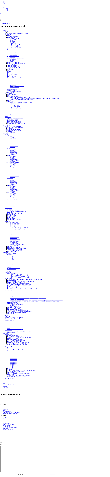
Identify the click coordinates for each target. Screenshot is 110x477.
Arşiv (8, 70)
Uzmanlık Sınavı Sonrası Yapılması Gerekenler (18, 109)
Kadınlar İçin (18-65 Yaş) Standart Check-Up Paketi (19, 275)
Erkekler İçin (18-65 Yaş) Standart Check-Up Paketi (19, 274)
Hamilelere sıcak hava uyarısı (12, 338)
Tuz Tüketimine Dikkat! (7, 426)
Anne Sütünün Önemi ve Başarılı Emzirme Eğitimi (16, 233)
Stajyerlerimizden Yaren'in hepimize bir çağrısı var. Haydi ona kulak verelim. (21, 370)
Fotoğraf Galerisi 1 (10, 352)
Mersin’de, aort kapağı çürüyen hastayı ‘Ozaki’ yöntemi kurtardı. (19, 342)
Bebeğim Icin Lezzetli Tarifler (15, 243)
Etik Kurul (9, 100)
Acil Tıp (8, 95)
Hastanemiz (7, 31)
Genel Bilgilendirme (6, 417)
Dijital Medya (5, 333)
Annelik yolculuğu (13, 236)
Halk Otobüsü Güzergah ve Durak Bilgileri (15, 329)
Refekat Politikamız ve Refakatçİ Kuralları (15, 309)
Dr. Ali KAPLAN (13, 40)
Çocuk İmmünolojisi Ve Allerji (15, 264)
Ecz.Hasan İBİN (13, 39)
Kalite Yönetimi (8, 80)
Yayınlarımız (9, 112)
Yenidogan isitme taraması (14, 245)
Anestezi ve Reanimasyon (12, 94)
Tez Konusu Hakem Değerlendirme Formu (17, 106)
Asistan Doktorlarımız (14, 169)
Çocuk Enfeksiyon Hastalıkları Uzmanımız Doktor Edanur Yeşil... (19, 373)
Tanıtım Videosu (10, 128)
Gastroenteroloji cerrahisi (11, 215)
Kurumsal (4, 30)
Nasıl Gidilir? (12, 137)
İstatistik (8, 75)
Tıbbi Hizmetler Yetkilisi (11, 269)
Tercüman (9, 271)
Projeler (6, 115)
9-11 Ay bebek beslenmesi (14, 241)
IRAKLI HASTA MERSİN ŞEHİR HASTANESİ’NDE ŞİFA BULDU (20, 281)
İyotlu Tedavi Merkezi (11, 218)
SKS (8, 88)
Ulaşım (6, 324)
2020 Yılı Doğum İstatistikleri (15, 226)
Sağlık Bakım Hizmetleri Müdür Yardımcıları (15, 58)
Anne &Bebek (7, 221)
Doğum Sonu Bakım (13, 238)
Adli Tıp (8, 141)
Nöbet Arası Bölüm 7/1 (14, 364)
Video (6, 355)
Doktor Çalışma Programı (14, 153)
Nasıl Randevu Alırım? (11, 332)
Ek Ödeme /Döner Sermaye (12, 73)
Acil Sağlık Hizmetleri (9, 316)
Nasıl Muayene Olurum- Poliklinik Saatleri (13, 318)
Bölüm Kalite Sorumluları (12, 89)
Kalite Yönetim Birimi (11, 81)
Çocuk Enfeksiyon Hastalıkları (12, 199)
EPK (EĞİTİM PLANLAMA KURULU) (15, 96)
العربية (4, 3)
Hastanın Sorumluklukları (12, 302)
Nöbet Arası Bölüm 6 (13, 363)
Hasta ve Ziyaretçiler (9, 278)
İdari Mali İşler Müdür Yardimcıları (13, 49)
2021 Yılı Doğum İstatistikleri (15, 225)
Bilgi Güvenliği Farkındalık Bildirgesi (14, 121)
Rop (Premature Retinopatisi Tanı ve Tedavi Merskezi (17, 248)
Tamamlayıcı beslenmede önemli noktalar (17, 244)
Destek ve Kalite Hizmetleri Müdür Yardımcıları (16, 63)
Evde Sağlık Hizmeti (6, 425)
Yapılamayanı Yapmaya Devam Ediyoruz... (15, 287)
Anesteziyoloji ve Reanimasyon (13, 162)
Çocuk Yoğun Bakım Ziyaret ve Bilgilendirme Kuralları (17, 312)
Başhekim (9, 35)
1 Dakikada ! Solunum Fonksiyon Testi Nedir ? (15, 371)
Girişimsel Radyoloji (11, 216)
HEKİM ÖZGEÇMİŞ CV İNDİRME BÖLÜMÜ (14, 317)
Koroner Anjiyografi (11, 368)
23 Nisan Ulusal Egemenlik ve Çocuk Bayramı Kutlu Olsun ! (18, 375)
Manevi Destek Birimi (11, 78)
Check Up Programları (11, 273)
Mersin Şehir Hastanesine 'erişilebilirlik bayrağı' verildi (17, 344)
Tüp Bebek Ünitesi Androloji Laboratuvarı (15, 249)
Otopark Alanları (10, 327)
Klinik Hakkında (13, 136)
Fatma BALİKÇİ (13, 59)
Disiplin (8, 72)
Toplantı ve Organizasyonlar (12, 348)
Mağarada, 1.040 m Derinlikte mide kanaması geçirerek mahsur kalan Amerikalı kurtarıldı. (23, 288)
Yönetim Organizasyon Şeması (15, 91)
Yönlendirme (5, 293)
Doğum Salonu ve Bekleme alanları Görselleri (15, 213)
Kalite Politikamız (10, 92)
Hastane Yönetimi (8, 34)
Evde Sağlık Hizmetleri (11, 214)
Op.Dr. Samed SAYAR (14, 43)
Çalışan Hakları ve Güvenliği (12, 303)
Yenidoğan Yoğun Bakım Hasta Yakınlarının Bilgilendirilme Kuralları (19, 311)
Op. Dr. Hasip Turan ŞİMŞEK (15, 47)
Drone (8, 354)
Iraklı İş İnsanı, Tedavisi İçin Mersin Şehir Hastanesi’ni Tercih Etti (19, 285)
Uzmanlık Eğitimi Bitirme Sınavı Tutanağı (17, 110)
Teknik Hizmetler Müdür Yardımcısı (13, 66)
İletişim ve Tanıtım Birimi (12, 74)
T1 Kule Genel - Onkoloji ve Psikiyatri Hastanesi (14, 127)
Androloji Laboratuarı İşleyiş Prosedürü (17, 250)
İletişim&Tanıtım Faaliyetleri (10, 346)
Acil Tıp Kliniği (10, 135)
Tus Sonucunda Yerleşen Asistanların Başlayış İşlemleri (20, 111)
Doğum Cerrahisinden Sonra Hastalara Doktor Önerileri (20, 228)
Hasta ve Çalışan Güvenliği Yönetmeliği (17, 304)
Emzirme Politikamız (13, 231)
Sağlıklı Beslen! (5, 428)
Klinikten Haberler (13, 138)
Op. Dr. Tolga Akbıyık (14, 45)
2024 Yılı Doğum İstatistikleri (15, 223)
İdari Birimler (7, 68)
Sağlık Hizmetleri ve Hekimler (10, 253)
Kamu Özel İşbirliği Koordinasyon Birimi (14, 77)
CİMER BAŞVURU (9, 323)
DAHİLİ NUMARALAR (10, 320)
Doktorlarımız (12, 140)
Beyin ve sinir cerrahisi (14, 255)
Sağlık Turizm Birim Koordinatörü (13, 268)
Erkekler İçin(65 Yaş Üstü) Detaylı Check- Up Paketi (19, 276)
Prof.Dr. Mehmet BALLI (14, 36)
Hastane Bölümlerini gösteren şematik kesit (13, 126)
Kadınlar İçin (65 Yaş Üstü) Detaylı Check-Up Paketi (19, 277)
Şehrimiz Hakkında (8, 290)
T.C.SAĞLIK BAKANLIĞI (8, 23)
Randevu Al (7, 315)
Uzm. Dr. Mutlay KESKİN (14, 46)
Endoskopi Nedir (10, 374)
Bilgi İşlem (9, 71)
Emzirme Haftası (13, 297)
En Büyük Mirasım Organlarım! (8, 424)
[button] (4, 7)
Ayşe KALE (12, 60)
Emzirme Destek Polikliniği (15, 232)
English (4, 2)
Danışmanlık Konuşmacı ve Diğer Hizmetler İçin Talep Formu (21, 97)
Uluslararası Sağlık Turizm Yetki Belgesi (12, 292)
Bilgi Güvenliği (8, 117)
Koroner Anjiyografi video (14, 210)
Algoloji (8, 148)
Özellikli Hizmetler (8, 208)
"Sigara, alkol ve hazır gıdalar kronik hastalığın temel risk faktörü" (19, 337)
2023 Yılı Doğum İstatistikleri (15, 224)
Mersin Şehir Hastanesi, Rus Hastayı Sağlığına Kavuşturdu (18, 283)
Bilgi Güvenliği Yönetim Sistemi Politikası (15, 118)
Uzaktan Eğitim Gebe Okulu (12, 251)
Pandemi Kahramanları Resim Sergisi (16, 349)
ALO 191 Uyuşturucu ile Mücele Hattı (10, 427)
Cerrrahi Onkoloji (10, 178)
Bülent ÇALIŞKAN (13, 55)
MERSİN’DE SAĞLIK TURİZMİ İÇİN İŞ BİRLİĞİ (17, 282)
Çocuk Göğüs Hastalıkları (14, 262)
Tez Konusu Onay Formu (14, 103)
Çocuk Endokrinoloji (11, 192)
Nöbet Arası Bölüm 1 (13, 358)
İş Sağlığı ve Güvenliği (11, 76)
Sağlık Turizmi (5, 252)
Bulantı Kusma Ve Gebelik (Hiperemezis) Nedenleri (19, 227)
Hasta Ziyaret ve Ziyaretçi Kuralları (13, 308)
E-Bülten (9, 347)
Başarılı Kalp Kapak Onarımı (12, 280)
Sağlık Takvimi (10, 350)
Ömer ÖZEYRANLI (13, 51)
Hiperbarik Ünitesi (10, 217)
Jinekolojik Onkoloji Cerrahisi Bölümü (14, 219)
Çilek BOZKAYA (13, 64)
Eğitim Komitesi (13, 85)
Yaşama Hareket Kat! (6, 423)
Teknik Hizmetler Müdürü (12, 65)
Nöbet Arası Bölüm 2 (13, 359)
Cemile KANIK (12, 50)
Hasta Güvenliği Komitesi (14, 87)
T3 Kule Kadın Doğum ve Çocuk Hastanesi (13, 130)
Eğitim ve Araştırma (8, 93)
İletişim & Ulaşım (6, 319)
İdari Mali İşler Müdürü (11, 48)
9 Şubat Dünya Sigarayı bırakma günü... (17, 299)
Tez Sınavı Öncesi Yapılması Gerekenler (17, 108)
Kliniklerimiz (7, 134)
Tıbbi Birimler (5, 133)
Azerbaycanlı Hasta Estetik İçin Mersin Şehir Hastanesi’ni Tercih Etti (19, 284)
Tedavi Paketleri (8, 272)
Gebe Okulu (9, 246)
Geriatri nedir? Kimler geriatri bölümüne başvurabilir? (17, 376)
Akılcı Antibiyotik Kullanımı (8, 429)
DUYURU (12, 305)
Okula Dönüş (9, 369)
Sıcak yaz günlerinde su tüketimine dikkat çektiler (16, 340)
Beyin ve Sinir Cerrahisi (11, 170)
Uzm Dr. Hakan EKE (13, 42)
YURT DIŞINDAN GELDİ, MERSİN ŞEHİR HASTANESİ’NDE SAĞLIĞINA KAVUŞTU (24, 279)
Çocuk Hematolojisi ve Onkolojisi (16, 263)
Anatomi (8, 155)
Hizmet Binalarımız (6, 125)
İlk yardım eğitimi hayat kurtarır (13, 335)
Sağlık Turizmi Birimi (9, 266)
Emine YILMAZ (13, 61)
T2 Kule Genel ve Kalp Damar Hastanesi (12, 129)
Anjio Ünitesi (9, 209)
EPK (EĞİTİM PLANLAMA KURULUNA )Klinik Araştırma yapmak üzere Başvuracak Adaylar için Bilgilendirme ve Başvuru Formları (35, 98)
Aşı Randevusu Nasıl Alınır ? (12, 372)
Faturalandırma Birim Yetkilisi (12, 270)
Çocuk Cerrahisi (10, 185)
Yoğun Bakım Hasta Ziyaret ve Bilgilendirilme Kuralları (17, 310)
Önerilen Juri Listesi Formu (15, 104)
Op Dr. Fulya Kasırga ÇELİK (15, 38)
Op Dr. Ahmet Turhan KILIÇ (15, 44)
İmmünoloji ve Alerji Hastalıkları (9, 384)
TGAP (6, 116)
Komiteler (9, 82)
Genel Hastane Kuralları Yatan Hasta (14, 307)
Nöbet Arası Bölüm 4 (13, 361)
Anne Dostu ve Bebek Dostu (12, 222)
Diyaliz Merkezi (10, 212)
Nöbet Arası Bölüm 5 (13, 362)
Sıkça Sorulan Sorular (14, 139)
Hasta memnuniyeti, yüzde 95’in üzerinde (14, 336)
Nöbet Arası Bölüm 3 (13, 360)
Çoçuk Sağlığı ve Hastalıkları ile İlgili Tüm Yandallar (16, 211)
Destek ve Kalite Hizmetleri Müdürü (14, 62)
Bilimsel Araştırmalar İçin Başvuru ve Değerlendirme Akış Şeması (22, 99)
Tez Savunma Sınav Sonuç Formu (16, 107)
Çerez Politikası (52, 474)
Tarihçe (8, 32)
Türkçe (4, 1)
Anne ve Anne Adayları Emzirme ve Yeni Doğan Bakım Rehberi (21, 230)
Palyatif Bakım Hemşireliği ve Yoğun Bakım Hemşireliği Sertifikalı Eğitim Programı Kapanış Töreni (28, 298)
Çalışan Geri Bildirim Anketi (15, 306)
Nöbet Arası (9, 357)
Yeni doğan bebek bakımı (14, 237)
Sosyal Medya (7, 322)
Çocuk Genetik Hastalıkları (14, 261)
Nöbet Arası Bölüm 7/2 (14, 365)
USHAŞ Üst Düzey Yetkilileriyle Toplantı (15, 286)
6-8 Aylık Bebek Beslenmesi (15, 240)
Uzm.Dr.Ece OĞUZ (13, 41)
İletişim (6, 321)
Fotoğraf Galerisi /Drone (9, 351)
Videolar (4, 418)
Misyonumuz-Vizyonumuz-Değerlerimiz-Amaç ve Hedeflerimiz (16, 33)
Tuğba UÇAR (12, 57)
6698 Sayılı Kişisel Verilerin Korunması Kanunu (16, 123)
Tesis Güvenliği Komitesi (14, 84)
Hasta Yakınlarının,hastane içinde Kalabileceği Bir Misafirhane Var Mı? (20, 331)
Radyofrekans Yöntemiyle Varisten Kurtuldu (15, 341)
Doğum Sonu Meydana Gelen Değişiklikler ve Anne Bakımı (21, 229)
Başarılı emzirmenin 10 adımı (15, 239)
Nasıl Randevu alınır (11, 313)
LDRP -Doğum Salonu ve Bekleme (13, 247)
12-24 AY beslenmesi (13, 242)
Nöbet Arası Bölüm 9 (13, 367)
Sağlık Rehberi (7, 294)
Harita (8, 328)
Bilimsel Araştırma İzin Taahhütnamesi (14, 122)
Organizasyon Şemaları (11, 90)
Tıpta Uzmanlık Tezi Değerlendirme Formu (17, 105)
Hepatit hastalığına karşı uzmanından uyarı (15, 339)
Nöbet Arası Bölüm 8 (13, 366)
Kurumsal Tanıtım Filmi (9, 378)
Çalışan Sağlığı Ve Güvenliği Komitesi (17, 86)
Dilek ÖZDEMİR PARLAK (15, 67)
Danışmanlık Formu (8, 291)
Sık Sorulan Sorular (8, 330)
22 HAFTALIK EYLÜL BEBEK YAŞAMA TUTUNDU (18, 343)
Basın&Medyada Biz (9, 334)
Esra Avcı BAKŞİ (13, 54)
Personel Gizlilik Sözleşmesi (12, 119)
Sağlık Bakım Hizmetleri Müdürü (13, 56)
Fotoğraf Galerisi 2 (10, 353)
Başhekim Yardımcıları (11, 37)
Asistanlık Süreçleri (10, 101)
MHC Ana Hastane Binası (10, 132)
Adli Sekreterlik (10, 69)
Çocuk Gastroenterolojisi (14, 260)
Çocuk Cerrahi (12, 257)
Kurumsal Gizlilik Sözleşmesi (12, 120)
